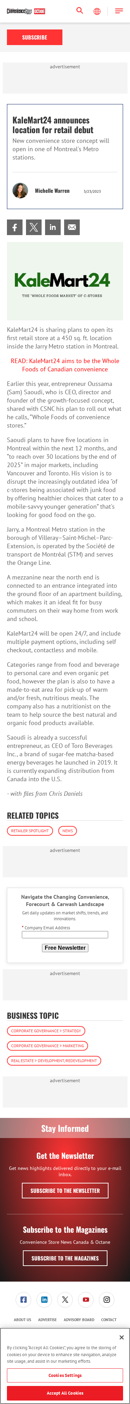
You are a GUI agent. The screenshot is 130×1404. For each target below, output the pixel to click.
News (67, 830)
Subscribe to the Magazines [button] (65, 1258)
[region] (65, 1366)
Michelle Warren (52, 190)
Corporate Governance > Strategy (46, 1030)
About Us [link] (22, 1319)
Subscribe (34, 37)
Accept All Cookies (65, 1393)
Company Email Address (46, 928)
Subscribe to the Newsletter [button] (65, 1190)
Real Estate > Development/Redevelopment (54, 1060)
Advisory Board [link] (79, 1319)
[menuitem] (15, 227)
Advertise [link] (47, 1319)
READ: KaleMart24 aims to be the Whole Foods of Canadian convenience (65, 365)
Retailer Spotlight (30, 830)
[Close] (121, 1337)
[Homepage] (26, 11)
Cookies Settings (65, 1375)
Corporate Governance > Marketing (47, 1045)
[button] (119, 11)
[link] (15, 227)
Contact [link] (108, 1319)
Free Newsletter (65, 948)
